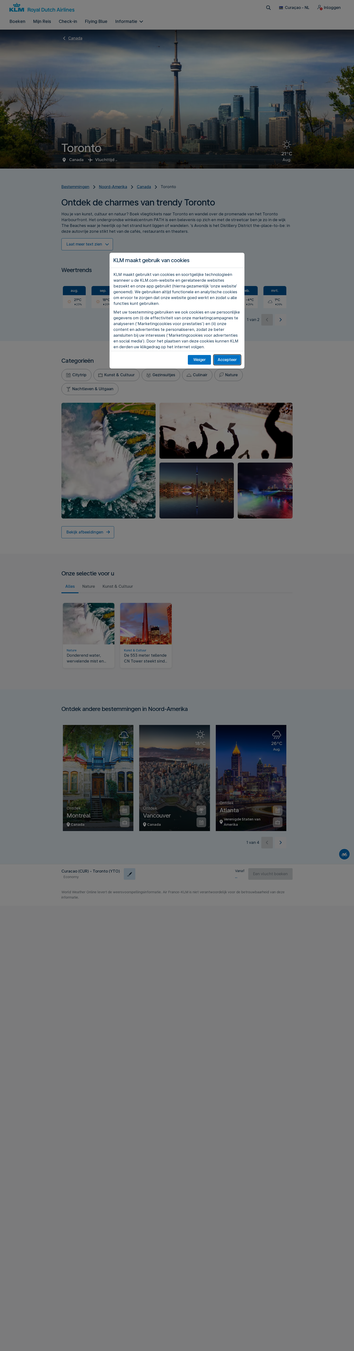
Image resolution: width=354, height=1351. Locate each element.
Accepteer (227, 359)
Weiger (199, 359)
